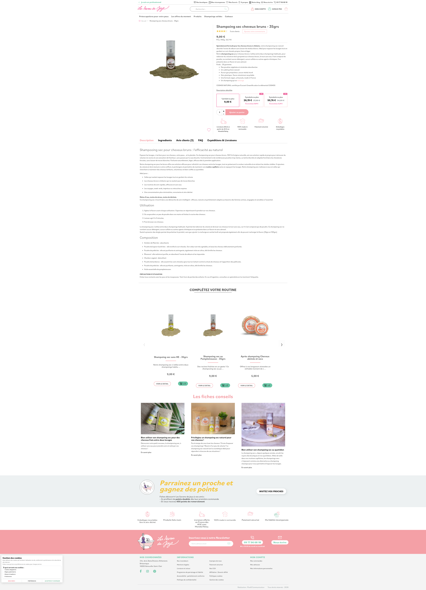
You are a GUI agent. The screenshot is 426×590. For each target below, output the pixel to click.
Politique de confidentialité (186, 580)
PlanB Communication (255, 587)
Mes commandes (256, 561)
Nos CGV (212, 568)
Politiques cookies (215, 576)
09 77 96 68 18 (281, 2)
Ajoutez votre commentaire (254, 31)
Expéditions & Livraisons (222, 140)
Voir (162, 384)
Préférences (32, 581)
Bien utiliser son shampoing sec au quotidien (263, 449)
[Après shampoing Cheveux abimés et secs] (255, 354)
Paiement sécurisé (216, 565)
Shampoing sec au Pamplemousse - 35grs (213, 357)
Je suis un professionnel (151, 2)
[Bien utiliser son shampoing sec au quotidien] (263, 446)
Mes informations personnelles (261, 568)
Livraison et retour (183, 568)
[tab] (147, 140)
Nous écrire (268, 2)
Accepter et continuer (52, 581)
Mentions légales (183, 565)
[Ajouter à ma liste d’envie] (209, 130)
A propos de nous (215, 561)
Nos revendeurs (182, 561)
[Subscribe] (229, 543)
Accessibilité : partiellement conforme (190, 576)
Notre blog (256, 2)
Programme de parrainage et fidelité (190, 572)
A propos (244, 2)
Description (147, 140)
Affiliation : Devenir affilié (218, 572)
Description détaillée (224, 90)
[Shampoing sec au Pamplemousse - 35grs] (213, 354)
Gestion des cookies (216, 580)
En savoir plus (146, 452)
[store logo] (154, 9)
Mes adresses (255, 565)
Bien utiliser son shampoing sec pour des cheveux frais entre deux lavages (160, 438)
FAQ (200, 140)
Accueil (144, 21)
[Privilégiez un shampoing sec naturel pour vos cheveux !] (213, 434)
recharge (240, 80)
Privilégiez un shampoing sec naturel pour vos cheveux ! (211, 438)
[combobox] (209, 8)
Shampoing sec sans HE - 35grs (171, 357)
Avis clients (184, 140)
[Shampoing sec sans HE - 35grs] (171, 354)
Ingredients (165, 140)
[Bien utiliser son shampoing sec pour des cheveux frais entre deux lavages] (162, 434)
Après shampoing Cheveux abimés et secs (255, 357)
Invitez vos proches (271, 491)
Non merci (11, 581)
